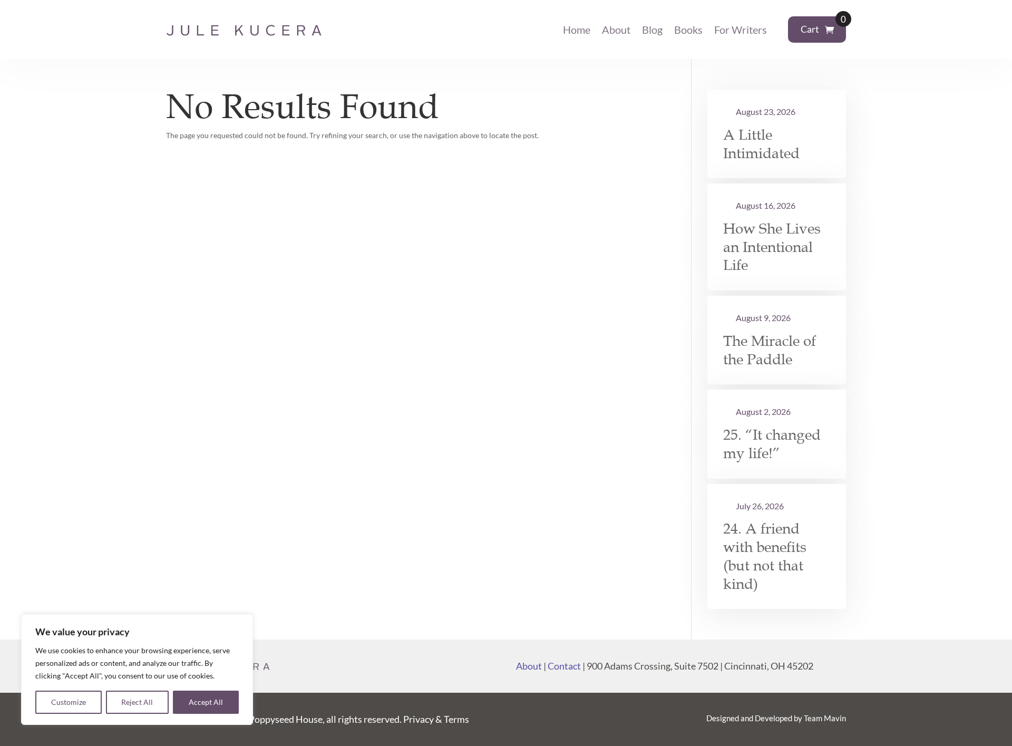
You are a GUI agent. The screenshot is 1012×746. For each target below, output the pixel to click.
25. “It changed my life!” (772, 444)
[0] (829, 29)
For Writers (740, 29)
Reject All (137, 701)
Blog (652, 29)
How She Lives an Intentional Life (772, 247)
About (616, 29)
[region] (137, 669)
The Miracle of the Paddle (769, 350)
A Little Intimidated (761, 144)
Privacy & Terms (436, 719)
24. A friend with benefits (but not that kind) (764, 556)
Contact (564, 666)
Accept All (206, 701)
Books (688, 29)
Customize (68, 701)
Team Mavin (825, 718)
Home (576, 29)
